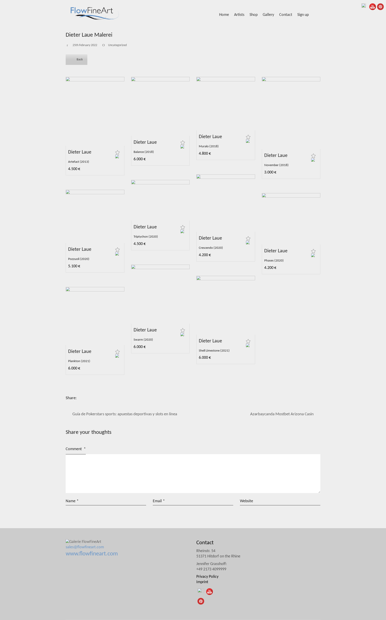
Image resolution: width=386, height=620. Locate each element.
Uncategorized (117, 45)
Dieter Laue (79, 152)
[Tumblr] (107, 397)
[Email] (130, 397)
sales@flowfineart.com (85, 547)
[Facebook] (85, 397)
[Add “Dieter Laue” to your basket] (117, 156)
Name (72, 501)
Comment (76, 449)
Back (80, 59)
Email (159, 501)
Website (246, 501)
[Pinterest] (119, 397)
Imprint (202, 582)
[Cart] (317, 15)
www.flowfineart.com (92, 554)
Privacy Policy (207, 577)
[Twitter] (96, 397)
